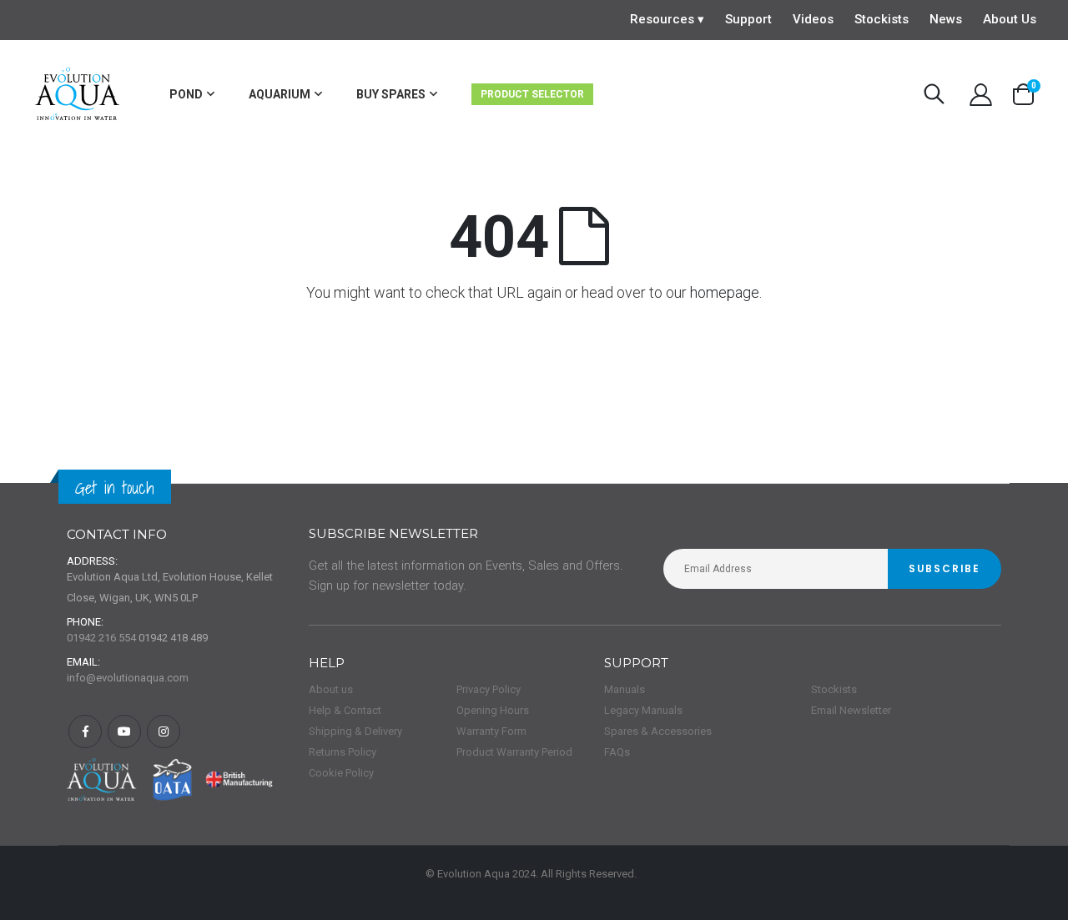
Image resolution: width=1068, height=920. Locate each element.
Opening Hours (492, 710)
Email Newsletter (851, 710)
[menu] (390, 94)
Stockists (881, 19)
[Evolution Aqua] (78, 94)
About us (331, 689)
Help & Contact (345, 710)
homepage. (726, 292)
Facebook (85, 731)
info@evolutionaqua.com (128, 677)
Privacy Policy (488, 689)
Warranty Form (491, 731)
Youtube (124, 731)
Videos (813, 19)
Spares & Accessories (658, 731)
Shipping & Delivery (355, 731)
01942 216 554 (101, 637)
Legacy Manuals (643, 710)
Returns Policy (342, 752)
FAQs (617, 752)
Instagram (163, 731)
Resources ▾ (667, 19)
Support (748, 19)
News (945, 19)
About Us (1009, 19)
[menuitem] (192, 94)
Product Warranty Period (514, 752)
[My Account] (981, 94)
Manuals (624, 689)
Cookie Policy (341, 773)
